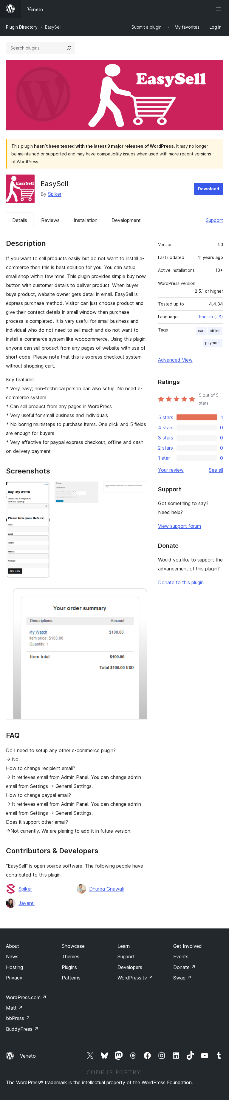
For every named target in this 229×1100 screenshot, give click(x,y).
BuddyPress (22, 1029)
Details (19, 220)
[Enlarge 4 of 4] (139, 591)
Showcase (73, 946)
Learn (123, 946)
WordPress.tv (135, 978)
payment (213, 342)
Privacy (14, 978)
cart (201, 330)
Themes (70, 956)
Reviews (50, 220)
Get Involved (187, 946)
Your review (171, 470)
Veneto (28, 1056)
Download (208, 188)
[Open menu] (219, 9)
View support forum (179, 526)
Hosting (14, 967)
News (12, 956)
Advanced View (175, 360)
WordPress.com (26, 997)
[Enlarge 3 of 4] (139, 490)
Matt (14, 1008)
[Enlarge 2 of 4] (90, 490)
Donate (184, 967)
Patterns (71, 978)
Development (126, 220)
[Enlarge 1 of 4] (42, 490)
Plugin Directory (22, 27)
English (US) (211, 316)
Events (180, 956)
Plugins (69, 967)
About (12, 946)
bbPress (18, 1018)
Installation (86, 220)
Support (214, 220)
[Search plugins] (69, 48)
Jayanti (26, 903)
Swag (182, 978)
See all (216, 470)
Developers (129, 967)
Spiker (54, 194)
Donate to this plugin (181, 582)
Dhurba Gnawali (106, 889)
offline (215, 330)
